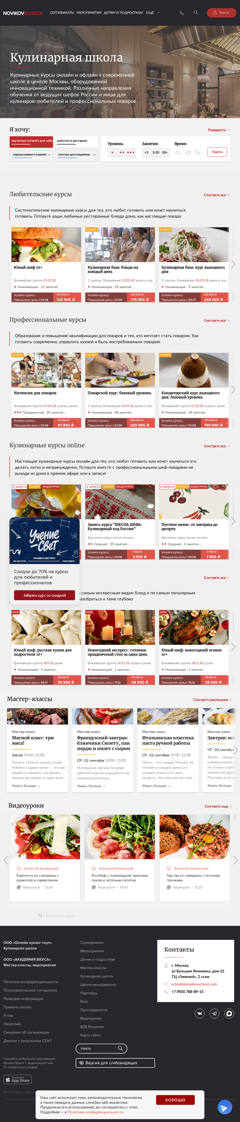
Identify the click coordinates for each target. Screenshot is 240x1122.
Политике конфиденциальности (95, 1112)
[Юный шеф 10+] (46, 264)
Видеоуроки (90, 1018)
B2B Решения (92, 1027)
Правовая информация (23, 998)
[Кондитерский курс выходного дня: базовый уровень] (194, 390)
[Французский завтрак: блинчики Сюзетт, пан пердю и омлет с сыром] (102, 750)
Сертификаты (62, 12)
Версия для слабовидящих (111, 1062)
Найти (217, 151)
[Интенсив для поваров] (46, 390)
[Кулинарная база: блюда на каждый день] (120, 264)
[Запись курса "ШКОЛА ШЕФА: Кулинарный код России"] (120, 521)
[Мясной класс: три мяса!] (37, 750)
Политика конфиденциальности (31, 982)
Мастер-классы (93, 968)
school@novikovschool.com (194, 984)
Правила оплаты (17, 1007)
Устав (8, 1015)
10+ (164, 152)
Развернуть (217, 129)
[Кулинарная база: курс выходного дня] (194, 264)
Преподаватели (93, 1010)
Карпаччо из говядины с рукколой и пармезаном (38, 878)
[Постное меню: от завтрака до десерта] (194, 521)
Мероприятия (89, 12)
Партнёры (88, 993)
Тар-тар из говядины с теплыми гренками (193, 878)
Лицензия (12, 1024)
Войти (223, 12)
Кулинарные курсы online (46, 445)
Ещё (150, 12)
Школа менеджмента (98, 984)
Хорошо (175, 1099)
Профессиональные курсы (47, 320)
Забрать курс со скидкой (44, 595)
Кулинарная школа (96, 976)
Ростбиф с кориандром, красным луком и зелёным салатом (120, 878)
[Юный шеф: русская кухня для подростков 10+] (46, 647)
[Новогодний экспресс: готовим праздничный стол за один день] (120, 647)
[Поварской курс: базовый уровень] (120, 390)
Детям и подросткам (123, 12)
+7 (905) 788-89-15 (187, 991)
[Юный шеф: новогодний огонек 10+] (194, 647)
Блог (84, 1001)
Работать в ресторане (72, 140)
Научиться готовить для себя (32, 140)
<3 (146, 152)
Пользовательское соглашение (30, 990)
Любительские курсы (40, 194)
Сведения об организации (26, 1032)
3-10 (156, 152)
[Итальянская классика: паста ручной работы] (167, 750)
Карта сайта (90, 1035)
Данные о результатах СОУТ (28, 1041)
